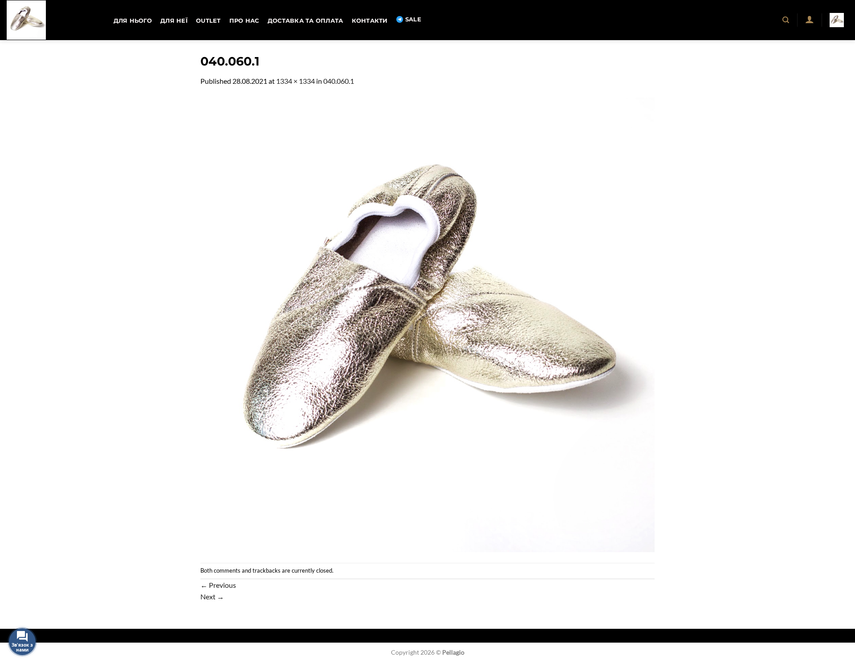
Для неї (173, 20)
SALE (413, 19)
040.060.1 (338, 81)
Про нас (244, 20)
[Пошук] (786, 20)
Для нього (133, 20)
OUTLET (208, 20)
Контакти (370, 20)
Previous (218, 585)
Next (212, 596)
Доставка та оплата (305, 20)
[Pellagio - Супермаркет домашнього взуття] (51, 20)
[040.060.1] (427, 324)
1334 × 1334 (295, 81)
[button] (809, 19)
